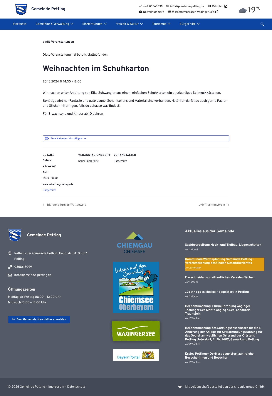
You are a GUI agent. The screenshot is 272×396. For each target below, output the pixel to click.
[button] (71, 24)
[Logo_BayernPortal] (136, 355)
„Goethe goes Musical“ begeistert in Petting (217, 292)
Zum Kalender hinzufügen (66, 138)
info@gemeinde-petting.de (32, 275)
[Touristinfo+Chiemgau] (136, 243)
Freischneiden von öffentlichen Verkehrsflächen (219, 278)
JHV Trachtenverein (212, 205)
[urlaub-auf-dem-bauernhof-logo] (136, 287)
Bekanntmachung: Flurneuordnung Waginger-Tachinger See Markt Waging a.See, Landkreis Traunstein (218, 310)
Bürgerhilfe (49, 190)
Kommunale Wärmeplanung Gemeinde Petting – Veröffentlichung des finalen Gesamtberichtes (219, 261)
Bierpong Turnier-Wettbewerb (66, 205)
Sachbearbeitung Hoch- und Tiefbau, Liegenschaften (223, 245)
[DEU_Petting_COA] (21, 9)
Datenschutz (76, 387)
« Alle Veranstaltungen (58, 42)
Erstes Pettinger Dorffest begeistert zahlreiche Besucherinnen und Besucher (219, 356)
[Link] (202, 387)
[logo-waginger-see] (136, 331)
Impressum (56, 387)
